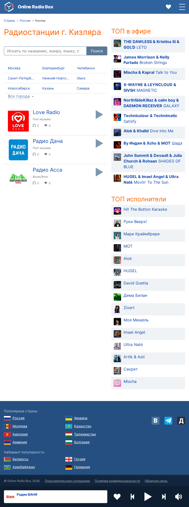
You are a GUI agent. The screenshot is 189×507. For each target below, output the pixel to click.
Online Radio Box (35, 6)
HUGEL (130, 270)
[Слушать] (99, 114)
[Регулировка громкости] (179, 497)
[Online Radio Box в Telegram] (168, 421)
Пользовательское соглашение (67, 481)
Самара (83, 88)
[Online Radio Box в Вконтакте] (155, 421)
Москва (14, 68)
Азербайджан (24, 467)
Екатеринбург (53, 68)
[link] (9, 7)
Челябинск (86, 68)
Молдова (20, 426)
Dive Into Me (148, 130)
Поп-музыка (42, 119)
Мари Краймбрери (142, 233)
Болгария (82, 442)
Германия (82, 467)
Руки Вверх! (135, 221)
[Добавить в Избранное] (117, 497)
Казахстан (82, 426)
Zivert (129, 307)
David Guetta (136, 283)
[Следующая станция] (164, 497)
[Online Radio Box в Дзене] (181, 421)
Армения (20, 442)
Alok (128, 258)
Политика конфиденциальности (117, 481)
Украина (80, 418)
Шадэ (153, 143)
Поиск (97, 50)
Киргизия (20, 434)
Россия (19, 418)
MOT (128, 246)
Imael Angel (134, 332)
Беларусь (21, 459)
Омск (81, 78)
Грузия (79, 459)
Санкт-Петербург (22, 78)
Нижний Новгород (57, 78)
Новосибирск (19, 88)
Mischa (130, 381)
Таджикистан (85, 434)
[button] (148, 497)
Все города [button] (19, 96)
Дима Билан (135, 295)
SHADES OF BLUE (153, 161)
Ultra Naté (133, 344)
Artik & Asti (134, 356)
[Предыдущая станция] (133, 497)
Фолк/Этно (40, 177)
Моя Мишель (136, 319)
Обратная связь (156, 481)
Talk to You (150, 72)
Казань (48, 88)
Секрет (131, 369)
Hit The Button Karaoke (145, 209)
